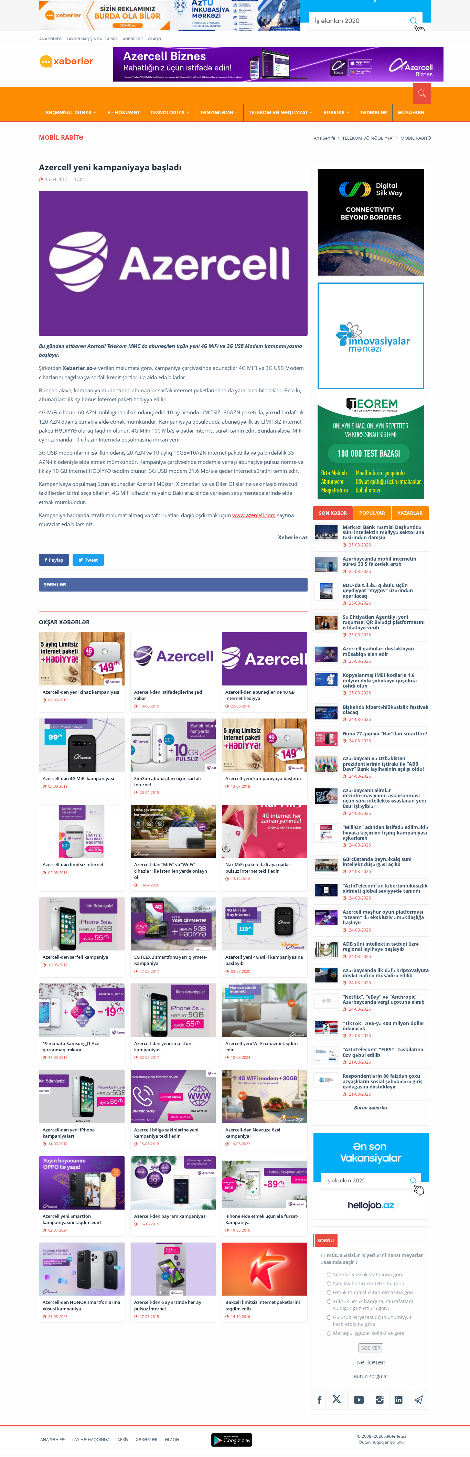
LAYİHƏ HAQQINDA (84, 38)
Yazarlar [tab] (410, 513)
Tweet (91, 560)
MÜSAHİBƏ (411, 112)
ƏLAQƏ (154, 38)
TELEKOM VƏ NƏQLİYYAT (278, 112)
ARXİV (112, 38)
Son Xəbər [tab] (333, 513)
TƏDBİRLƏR (373, 112)
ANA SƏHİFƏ (50, 38)
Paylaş (56, 560)
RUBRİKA (334, 112)
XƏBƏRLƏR (133, 38)
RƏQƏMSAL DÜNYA (69, 112)
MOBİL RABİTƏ (415, 138)
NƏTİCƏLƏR (371, 1362)
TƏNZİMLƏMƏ (216, 112)
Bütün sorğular (371, 1376)
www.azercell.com (254, 515)
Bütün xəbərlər (371, 1107)
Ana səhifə (324, 138)
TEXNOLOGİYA (167, 112)
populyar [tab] (372, 513)
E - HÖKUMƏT (123, 112)
